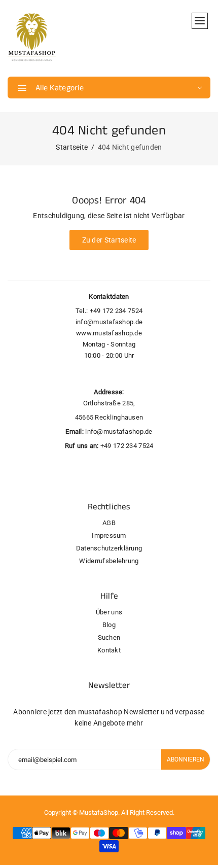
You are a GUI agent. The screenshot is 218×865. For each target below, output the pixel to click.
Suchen (109, 637)
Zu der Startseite (109, 240)
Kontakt (109, 650)
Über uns (109, 612)
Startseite (72, 147)
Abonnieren (185, 759)
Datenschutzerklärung (109, 548)
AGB (109, 523)
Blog (109, 625)
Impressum (109, 535)
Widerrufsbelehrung (108, 561)
